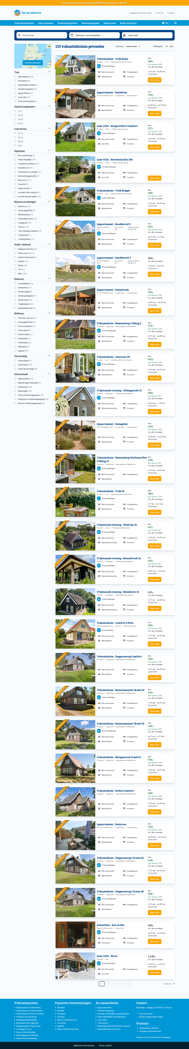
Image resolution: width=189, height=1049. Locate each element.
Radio (22, 265)
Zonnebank (24, 342)
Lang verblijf (25, 188)
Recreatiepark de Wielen (27, 1035)
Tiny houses (103, 1023)
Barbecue (24, 206)
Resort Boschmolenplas (26, 1038)
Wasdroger (25, 391)
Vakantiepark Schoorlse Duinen (30, 1013)
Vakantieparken (67, 23)
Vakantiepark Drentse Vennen (29, 1010)
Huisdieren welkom (28, 163)
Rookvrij (24, 180)
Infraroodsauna (26, 326)
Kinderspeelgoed (27, 295)
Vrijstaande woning (28, 85)
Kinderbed (24, 287)
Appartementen (104, 1007)
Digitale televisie (27, 249)
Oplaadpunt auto (27, 218)
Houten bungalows (106, 1010)
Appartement (25, 93)
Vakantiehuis (25, 76)
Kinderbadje (25, 291)
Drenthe (60, 1010)
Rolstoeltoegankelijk (28, 176)
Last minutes (45, 23)
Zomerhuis (24, 80)
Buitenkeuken (25, 214)
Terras (23, 227)
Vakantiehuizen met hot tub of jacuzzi (114, 1026)
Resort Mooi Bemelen (26, 1032)
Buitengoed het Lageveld (27, 1023)
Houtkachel (24, 360)
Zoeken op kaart (33, 62)
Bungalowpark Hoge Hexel (28, 1026)
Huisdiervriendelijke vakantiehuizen (113, 1013)
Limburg (60, 1016)
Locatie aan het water (29, 196)
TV (21, 269)
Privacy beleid (105, 1045)
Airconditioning (26, 155)
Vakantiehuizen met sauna (109, 1029)
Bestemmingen (91, 23)
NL (167, 22)
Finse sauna (24, 330)
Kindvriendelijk (26, 159)
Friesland (61, 1013)
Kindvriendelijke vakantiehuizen (112, 1016)
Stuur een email (145, 1013)
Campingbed (25, 283)
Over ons (159, 13)
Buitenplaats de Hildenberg (28, 1007)
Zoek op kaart (128, 23)
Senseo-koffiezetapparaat (31, 403)
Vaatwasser (25, 387)
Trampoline (24, 235)
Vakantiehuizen (24, 23)
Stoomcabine (25, 334)
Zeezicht (23, 184)
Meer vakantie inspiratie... (68, 1029)
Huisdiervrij (25, 167)
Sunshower (24, 338)
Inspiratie (110, 23)
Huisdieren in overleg (29, 172)
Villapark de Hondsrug (26, 1016)
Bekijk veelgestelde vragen (151, 1016)
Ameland (61, 1007)
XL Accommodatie (27, 101)
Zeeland (60, 1026)
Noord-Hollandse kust (67, 1020)
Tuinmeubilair (26, 239)
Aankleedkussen (26, 308)
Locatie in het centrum (29, 192)
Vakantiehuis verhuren (149, 1028)
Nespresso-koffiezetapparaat (33, 399)
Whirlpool (24, 346)
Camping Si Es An (23, 1029)
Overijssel (61, 1023)
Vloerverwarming (27, 368)
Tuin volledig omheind (29, 231)
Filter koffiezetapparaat (30, 395)
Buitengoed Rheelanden (26, 1020)
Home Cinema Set (27, 257)
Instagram (166, 1037)
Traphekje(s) (25, 304)
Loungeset (24, 222)
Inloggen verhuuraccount (140, 13)
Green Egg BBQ (26, 210)
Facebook (155, 1037)
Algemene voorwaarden (83, 1045)
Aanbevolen (131, 46)
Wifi (22, 273)
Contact (171, 13)
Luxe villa (24, 97)
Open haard (25, 364)
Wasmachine (25, 378)
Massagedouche (26, 322)
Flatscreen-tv (26, 253)
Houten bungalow (27, 89)
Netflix (23, 261)
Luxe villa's (102, 1020)
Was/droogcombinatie (29, 382)
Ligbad (23, 350)
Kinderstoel (25, 300)
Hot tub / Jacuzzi (27, 318)
